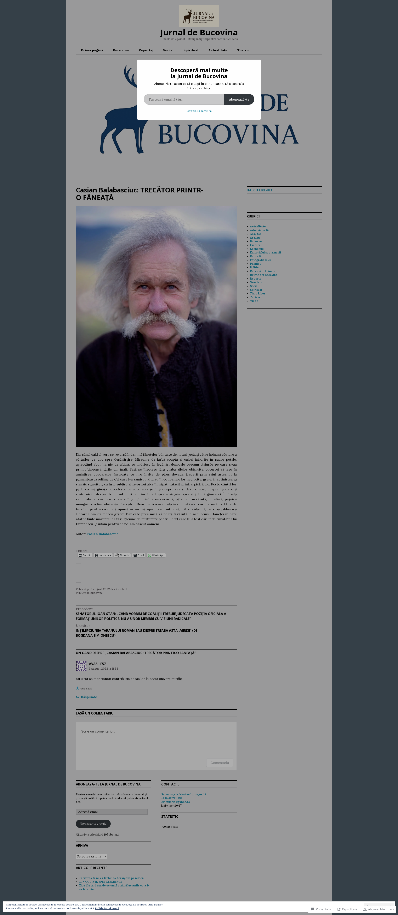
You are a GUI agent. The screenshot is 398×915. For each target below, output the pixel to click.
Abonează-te (239, 99)
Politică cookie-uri (107, 908)
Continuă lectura (199, 111)
